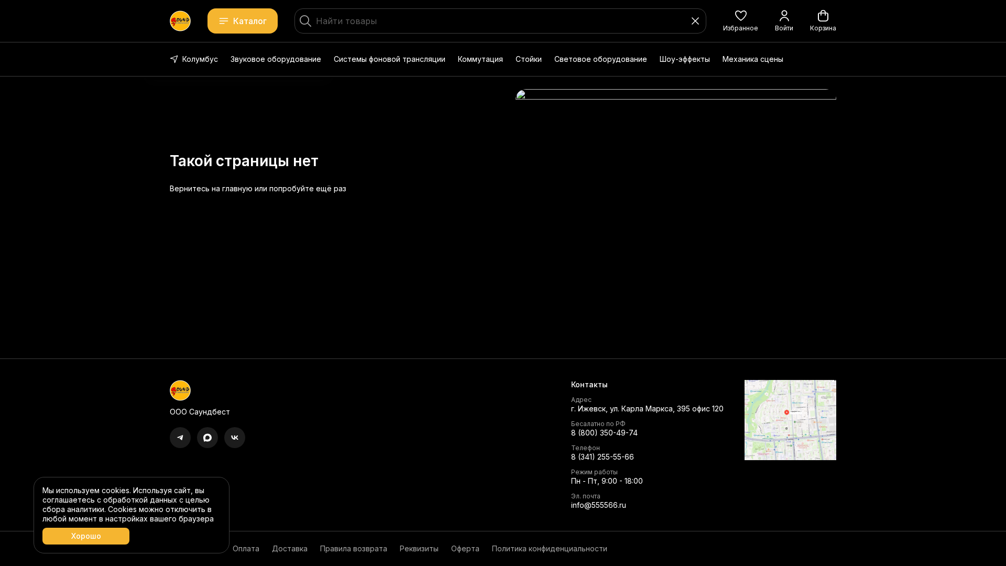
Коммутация (480, 59)
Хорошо (86, 535)
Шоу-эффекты (685, 59)
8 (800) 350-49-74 (604, 432)
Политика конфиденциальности (549, 548)
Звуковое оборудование (276, 59)
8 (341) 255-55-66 (602, 456)
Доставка (290, 548)
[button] (740, 20)
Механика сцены (753, 59)
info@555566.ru (598, 504)
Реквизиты (419, 548)
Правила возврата (353, 548)
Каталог (250, 21)
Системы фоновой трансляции (389, 59)
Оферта (465, 548)
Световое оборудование (600, 59)
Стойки (529, 59)
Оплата (246, 548)
